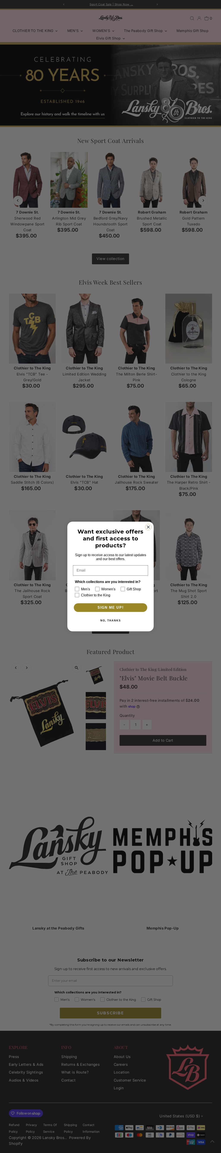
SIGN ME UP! (111, 607)
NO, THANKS (110, 620)
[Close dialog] (148, 527)
